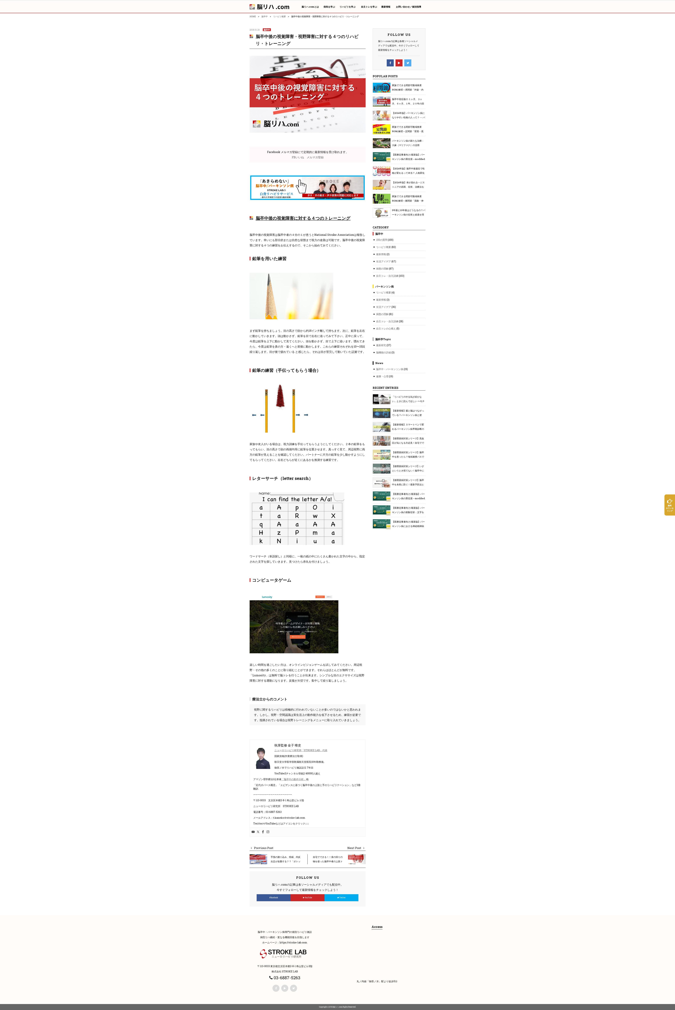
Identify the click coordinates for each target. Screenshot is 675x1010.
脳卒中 (264, 16)
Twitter (342, 897)
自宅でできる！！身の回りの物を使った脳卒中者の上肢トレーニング (328, 861)
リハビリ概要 (279, 16)
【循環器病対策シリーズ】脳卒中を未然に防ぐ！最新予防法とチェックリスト (408, 484)
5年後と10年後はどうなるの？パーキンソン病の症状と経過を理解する (408, 215)
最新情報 (381, 254)
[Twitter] (258, 832)
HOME (253, 16)
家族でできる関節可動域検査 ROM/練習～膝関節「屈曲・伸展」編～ (407, 201)
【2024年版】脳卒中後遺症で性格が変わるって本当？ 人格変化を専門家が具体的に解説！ (408, 173)
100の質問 (381, 239)
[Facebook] (263, 832)
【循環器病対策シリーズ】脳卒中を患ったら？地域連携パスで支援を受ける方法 (408, 457)
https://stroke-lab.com (293, 942)
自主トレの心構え (386, 328)
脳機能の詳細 (383, 352)
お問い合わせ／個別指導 (408, 6)
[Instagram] (267, 832)
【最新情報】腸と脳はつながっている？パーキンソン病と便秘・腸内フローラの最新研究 (408, 415)
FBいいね (298, 157)
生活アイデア (383, 261)
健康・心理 (382, 376)
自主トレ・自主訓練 (387, 275)
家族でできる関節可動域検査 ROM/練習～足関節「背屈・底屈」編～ (407, 131)
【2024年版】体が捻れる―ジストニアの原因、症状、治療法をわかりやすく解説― (408, 187)
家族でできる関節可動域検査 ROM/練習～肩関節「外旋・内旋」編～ (407, 90)
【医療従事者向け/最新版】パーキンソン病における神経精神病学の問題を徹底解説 (408, 526)
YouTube (308, 897)
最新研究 (381, 345)
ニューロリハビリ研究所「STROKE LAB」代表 (300, 750)
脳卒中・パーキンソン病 (389, 369)
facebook (274, 897)
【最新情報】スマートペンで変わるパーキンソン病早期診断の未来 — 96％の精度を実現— (408, 429)
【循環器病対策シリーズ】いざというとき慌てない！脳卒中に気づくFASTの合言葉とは (408, 471)
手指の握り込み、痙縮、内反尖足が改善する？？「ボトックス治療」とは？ (285, 861)
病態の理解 (382, 268)
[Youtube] (253, 832)
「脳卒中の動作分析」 (293, 779)
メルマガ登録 (315, 157)
